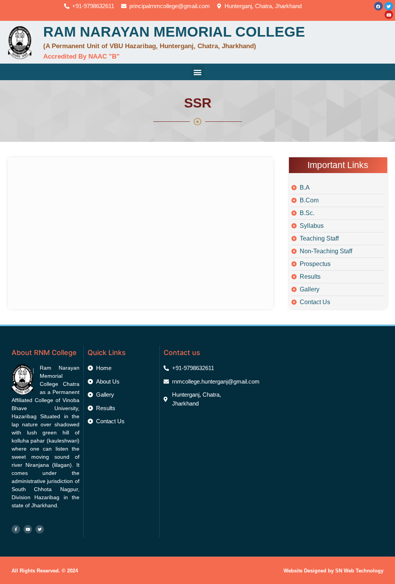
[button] (197, 72)
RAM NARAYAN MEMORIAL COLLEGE (174, 32)
